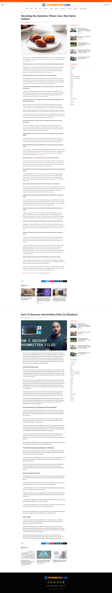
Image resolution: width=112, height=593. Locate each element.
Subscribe (106, 4)
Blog (71, 72)
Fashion (71, 80)
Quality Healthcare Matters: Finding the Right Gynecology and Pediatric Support (84, 51)
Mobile (56, 8)
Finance (71, 82)
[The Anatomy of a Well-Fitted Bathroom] (28, 292)
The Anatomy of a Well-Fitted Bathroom (26, 298)
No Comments (40, 22)
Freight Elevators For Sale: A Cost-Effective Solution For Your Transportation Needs (59, 299)
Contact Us (15, 1)
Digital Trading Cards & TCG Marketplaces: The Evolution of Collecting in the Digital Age (44, 299)
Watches (70, 8)
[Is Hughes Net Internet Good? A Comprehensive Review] (60, 555)
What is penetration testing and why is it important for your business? (43, 561)
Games (51, 8)
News (36, 8)
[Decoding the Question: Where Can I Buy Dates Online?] (44, 40)
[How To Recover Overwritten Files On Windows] (44, 335)
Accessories (62, 8)
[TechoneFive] (56, 4)
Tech (71, 97)
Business (76, 8)
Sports (71, 95)
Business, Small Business (75, 76)
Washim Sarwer (27, 22)
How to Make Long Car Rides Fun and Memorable (84, 58)
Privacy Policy (8, 1)
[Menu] (2, 4)
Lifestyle (72, 87)
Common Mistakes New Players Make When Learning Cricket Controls (84, 44)
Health (71, 85)
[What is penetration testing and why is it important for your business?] (44, 555)
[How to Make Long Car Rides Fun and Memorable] (73, 58)
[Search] (109, 1)
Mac (40, 8)
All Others (72, 68)
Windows (45, 8)
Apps (31, 8)
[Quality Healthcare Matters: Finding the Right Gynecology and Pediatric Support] (73, 51)
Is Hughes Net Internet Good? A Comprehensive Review (60, 561)
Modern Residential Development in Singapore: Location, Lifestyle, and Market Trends (84, 30)
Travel (71, 100)
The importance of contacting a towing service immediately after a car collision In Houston (28, 562)
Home (4, 1)
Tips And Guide (83, 8)
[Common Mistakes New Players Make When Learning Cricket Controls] (73, 44)
